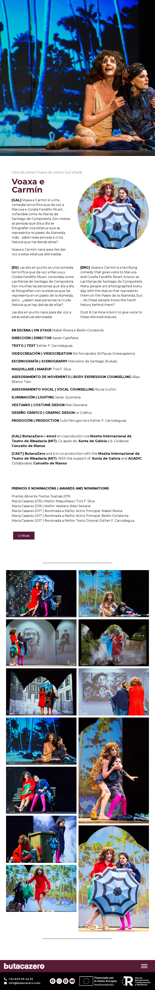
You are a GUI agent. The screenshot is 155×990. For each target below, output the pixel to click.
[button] (24, 536)
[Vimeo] (65, 981)
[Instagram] (59, 981)
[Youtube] (72, 981)
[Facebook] (52, 981)
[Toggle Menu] (144, 966)
